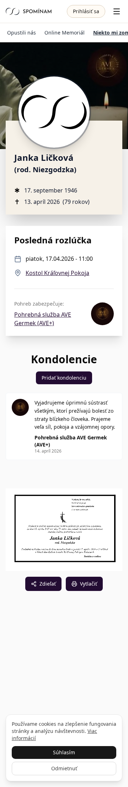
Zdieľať (47, 583)
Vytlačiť (88, 583)
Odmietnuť (64, 768)
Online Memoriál (64, 32)
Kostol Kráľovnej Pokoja (57, 273)
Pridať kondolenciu (64, 377)
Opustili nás (21, 32)
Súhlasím (64, 752)
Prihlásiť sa (86, 11)
